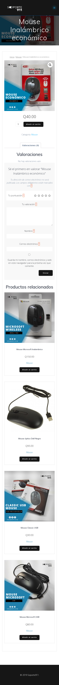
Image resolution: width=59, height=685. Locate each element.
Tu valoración (29, 204)
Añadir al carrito (33, 124)
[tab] (30, 145)
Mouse (19, 57)
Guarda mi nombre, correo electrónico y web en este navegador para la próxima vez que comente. (30, 262)
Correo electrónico (29, 243)
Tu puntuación (16, 195)
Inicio (12, 57)
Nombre (29, 230)
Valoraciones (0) (30, 145)
